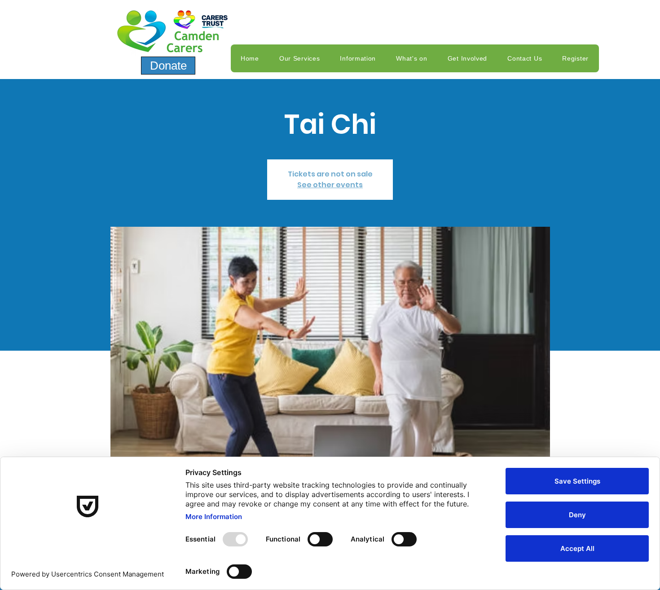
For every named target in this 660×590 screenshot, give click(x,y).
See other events (330, 185)
